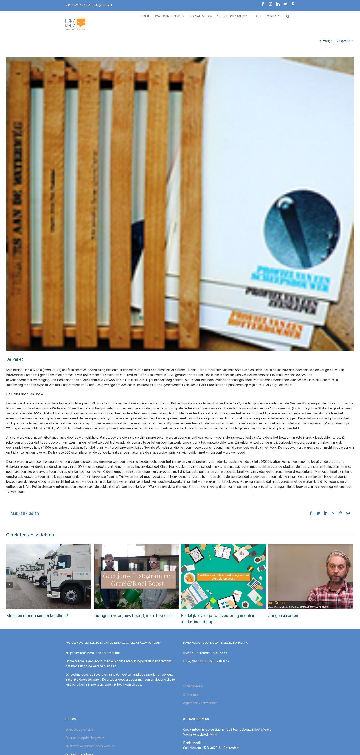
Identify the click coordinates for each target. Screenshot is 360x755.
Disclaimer (191, 695)
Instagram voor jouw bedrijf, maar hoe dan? (133, 615)
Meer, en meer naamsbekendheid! (37, 615)
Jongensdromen (283, 615)
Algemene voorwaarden (200, 703)
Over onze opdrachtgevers (85, 738)
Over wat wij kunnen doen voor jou (90, 746)
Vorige (327, 41)
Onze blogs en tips (79, 729)
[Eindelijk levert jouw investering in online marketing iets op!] (223, 576)
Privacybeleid (193, 686)
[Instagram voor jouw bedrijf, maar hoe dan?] (136, 576)
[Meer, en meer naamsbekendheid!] (48, 576)
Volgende (343, 41)
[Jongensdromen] (310, 576)
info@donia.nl (103, 5)
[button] (287, 15)
